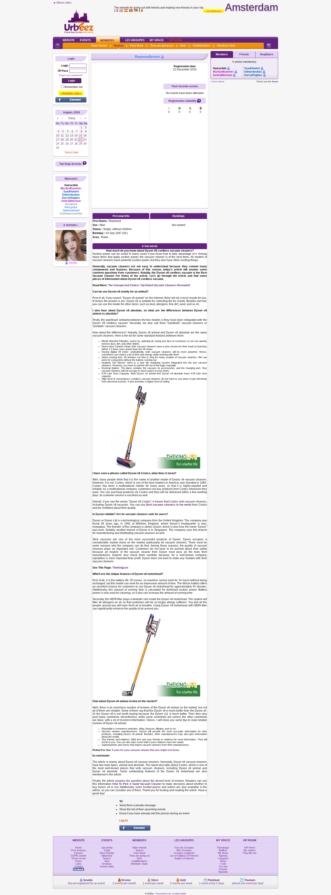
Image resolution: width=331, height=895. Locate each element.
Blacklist (223, 871)
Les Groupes (135, 40)
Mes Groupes (184, 850)
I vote (223, 863)
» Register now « (71, 93)
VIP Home (249, 847)
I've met (223, 866)
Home (78, 847)
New (183, 45)
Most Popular (107, 853)
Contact (78, 866)
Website (69, 40)
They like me (249, 853)
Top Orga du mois (70, 163)
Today (107, 850)
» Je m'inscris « (213, 11)
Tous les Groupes (184, 847)
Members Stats (226, 45)
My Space (157, 40)
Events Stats (107, 866)
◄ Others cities (62, 2)
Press (78, 861)
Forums (78, 853)
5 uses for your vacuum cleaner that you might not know (145, 750)
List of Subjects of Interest (184, 855)
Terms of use (78, 858)
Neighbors (266, 54)
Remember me (73, 87)
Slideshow (106, 855)
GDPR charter (78, 855)
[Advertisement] (196, 23)
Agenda (223, 855)
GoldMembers (201, 45)
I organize (223, 858)
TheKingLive (120, 567)
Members (107, 40)
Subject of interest (184, 858)
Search (118, 45)
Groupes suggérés (184, 853)
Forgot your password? (71, 75)
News (223, 861)
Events (85, 40)
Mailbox (223, 850)
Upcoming (106, 847)
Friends (244, 54)
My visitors (250, 850)
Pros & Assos (78, 850)
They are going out (161, 45)
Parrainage (223, 847)
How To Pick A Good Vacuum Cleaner (136, 784)
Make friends (99, 45)
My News (223, 853)
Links (79, 863)
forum (275, 81)
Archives (107, 863)
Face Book (136, 45)
